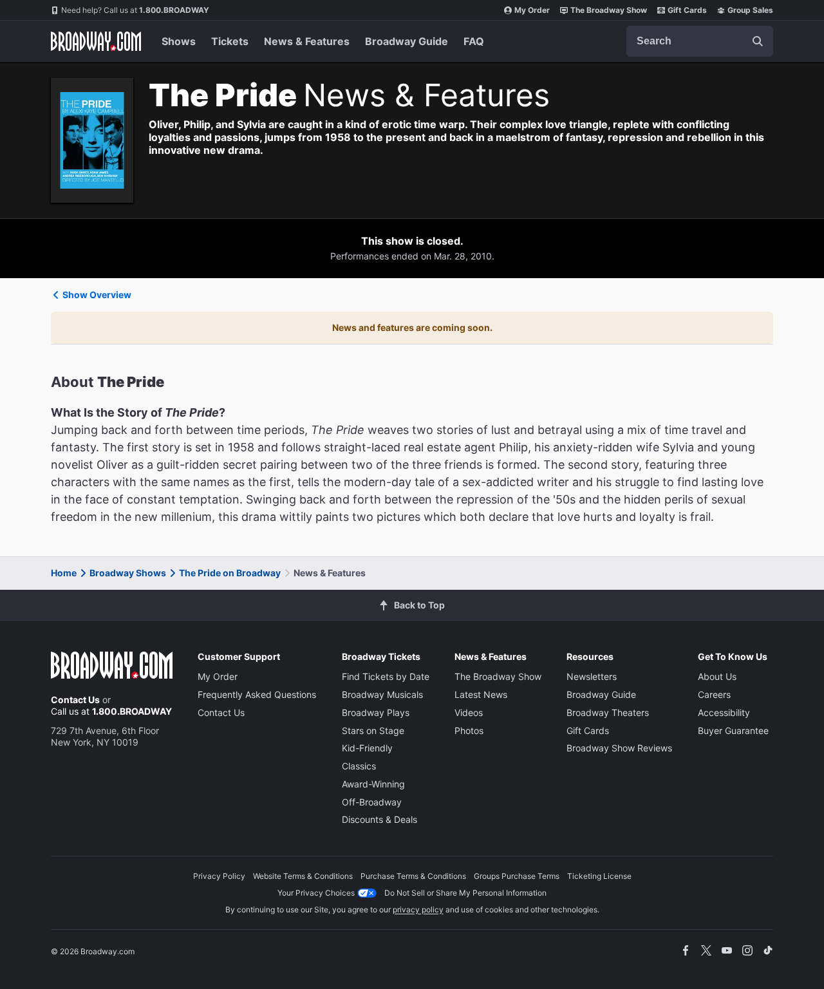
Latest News (480, 694)
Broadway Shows (127, 572)
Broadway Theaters (607, 712)
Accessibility (724, 712)
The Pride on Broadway (230, 572)
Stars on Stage (373, 730)
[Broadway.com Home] (96, 41)
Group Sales (750, 10)
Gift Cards (687, 10)
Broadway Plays (375, 712)
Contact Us (75, 699)
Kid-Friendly (367, 747)
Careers (714, 694)
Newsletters (591, 676)
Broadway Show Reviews (619, 747)
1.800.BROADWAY (135, 10)
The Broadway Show (608, 10)
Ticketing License (599, 876)
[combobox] (699, 41)
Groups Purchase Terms (516, 876)
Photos (468, 730)
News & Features (307, 41)
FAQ (474, 41)
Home (64, 572)
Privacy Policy (219, 876)
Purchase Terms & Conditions (413, 876)
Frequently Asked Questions (257, 694)
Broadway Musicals (382, 694)
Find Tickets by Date (385, 676)
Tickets (229, 41)
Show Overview (96, 294)
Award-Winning (373, 783)
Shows (179, 41)
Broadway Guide (406, 41)
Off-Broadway (372, 801)
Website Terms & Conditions (303, 876)
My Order (532, 10)
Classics (359, 765)
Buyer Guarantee (733, 730)
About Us (717, 676)
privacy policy (418, 909)
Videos (468, 712)
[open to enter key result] (757, 41)
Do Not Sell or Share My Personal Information (465, 893)
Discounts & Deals (379, 819)
